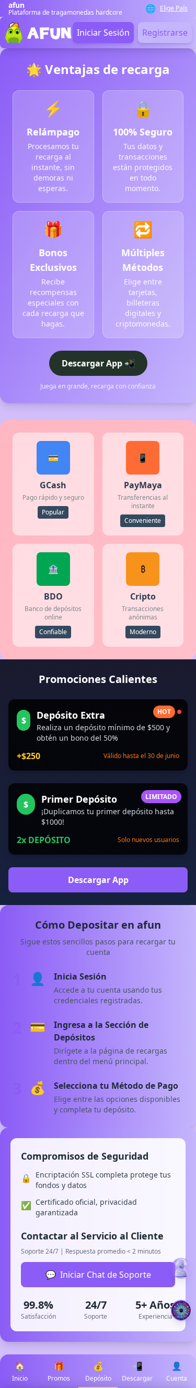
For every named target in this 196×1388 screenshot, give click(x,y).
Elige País (174, 8)
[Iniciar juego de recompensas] (181, 1310)
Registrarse (165, 32)
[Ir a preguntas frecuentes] (181, 1268)
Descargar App (98, 880)
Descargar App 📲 (98, 363)
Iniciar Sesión (103, 32)
